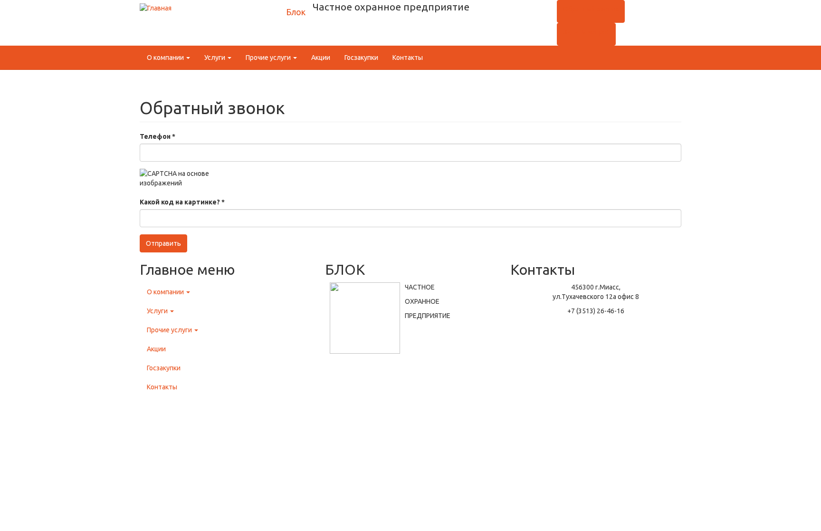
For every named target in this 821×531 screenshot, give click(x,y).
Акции (320, 57)
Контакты (407, 57)
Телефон (157, 136)
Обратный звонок (591, 9)
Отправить (163, 243)
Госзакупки (361, 57)
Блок (295, 12)
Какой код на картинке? (182, 202)
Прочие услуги (269, 57)
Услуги (215, 57)
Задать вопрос (586, 32)
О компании (166, 57)
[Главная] (156, 8)
